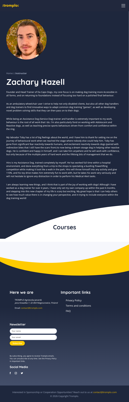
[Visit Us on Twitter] (22, 373)
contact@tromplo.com (31, 308)
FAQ (68, 311)
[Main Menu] (123, 6)
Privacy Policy (74, 300)
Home (9, 73)
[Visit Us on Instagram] (16, 373)
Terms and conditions (78, 305)
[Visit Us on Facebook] (10, 373)
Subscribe (17, 343)
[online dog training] (11, 5)
